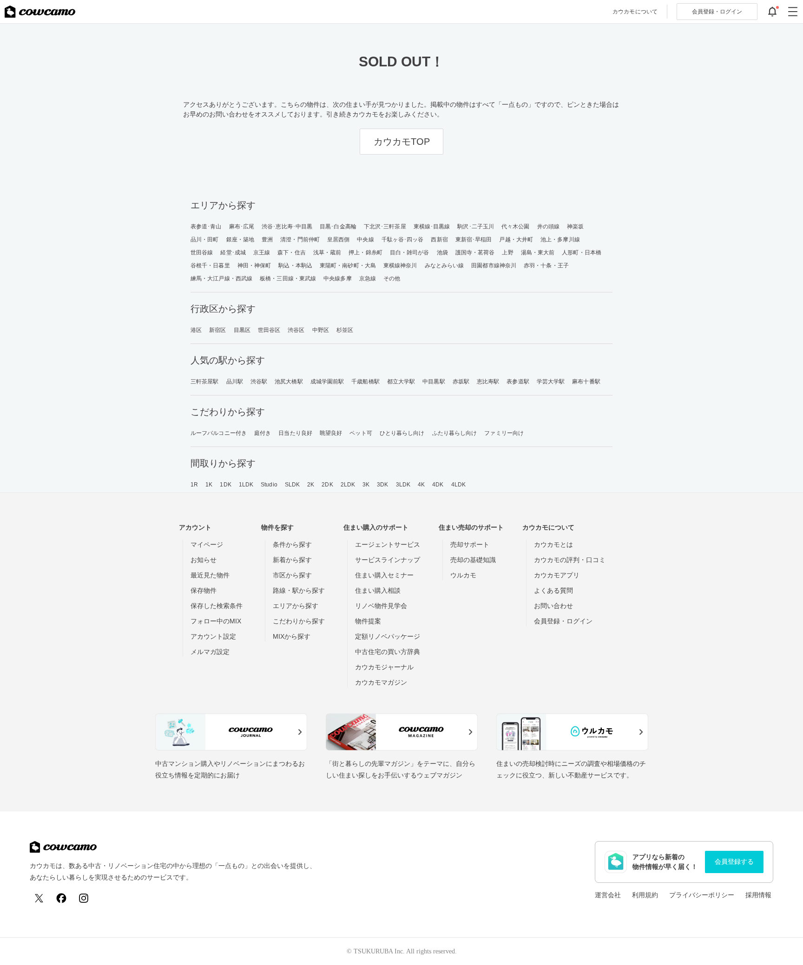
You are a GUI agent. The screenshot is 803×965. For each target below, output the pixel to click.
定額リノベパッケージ (387, 636)
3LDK (403, 484)
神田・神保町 (254, 265)
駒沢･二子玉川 (475, 226)
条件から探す (292, 544)
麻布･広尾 (242, 226)
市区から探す (292, 575)
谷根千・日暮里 (210, 265)
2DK (327, 484)
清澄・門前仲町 (300, 239)
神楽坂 (575, 226)
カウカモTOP (402, 141)
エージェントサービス (387, 544)
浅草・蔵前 (327, 252)
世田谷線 (202, 252)
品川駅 (234, 381)
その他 (391, 278)
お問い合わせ (553, 605)
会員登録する (734, 861)
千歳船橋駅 (365, 381)
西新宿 (439, 239)
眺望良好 (331, 433)
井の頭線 (548, 226)
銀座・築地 (240, 239)
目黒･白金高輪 (338, 226)
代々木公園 (515, 226)
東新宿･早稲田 (473, 239)
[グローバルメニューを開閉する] (793, 11)
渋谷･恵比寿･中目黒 (287, 226)
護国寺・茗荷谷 (475, 252)
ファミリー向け (504, 433)
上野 (507, 252)
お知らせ (204, 559)
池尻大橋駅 (289, 381)
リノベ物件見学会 (381, 605)
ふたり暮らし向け (454, 433)
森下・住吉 (291, 252)
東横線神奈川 (400, 265)
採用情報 (758, 895)
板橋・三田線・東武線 (288, 278)
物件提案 (368, 621)
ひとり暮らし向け (402, 433)
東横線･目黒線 (432, 226)
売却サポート (469, 544)
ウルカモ (463, 575)
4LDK (458, 484)
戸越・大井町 (516, 239)
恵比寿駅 (488, 381)
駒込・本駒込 (295, 265)
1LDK (246, 484)
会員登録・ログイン (563, 621)
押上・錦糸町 (365, 252)
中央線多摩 (337, 278)
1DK (225, 484)
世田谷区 (269, 330)
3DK (382, 484)
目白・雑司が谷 (409, 252)
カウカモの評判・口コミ (570, 559)
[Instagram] (83, 898)
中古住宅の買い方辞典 (387, 651)
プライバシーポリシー (701, 895)
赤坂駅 (461, 381)
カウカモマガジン (381, 682)
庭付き (262, 433)
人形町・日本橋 (581, 252)
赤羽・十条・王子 (546, 265)
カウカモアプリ (556, 575)
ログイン (717, 11)
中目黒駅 (433, 381)
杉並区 (344, 330)
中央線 (365, 239)
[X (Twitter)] (39, 898)
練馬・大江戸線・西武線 (221, 278)
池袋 (442, 252)
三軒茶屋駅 (205, 381)
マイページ (207, 544)
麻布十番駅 (586, 381)
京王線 (261, 252)
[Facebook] (61, 898)
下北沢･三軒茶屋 (385, 226)
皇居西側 (338, 239)
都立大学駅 (401, 381)
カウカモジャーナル (384, 667)
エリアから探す (295, 605)
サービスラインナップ (387, 559)
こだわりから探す (299, 621)
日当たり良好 (295, 433)
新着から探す (292, 559)
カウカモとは (553, 544)
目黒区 (242, 330)
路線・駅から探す (299, 590)
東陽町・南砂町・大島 (348, 265)
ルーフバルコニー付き (219, 433)
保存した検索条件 (217, 605)
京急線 (367, 278)
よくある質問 (553, 590)
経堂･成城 (233, 252)
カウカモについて (635, 11)
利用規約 (645, 895)
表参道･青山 (206, 226)
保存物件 (204, 590)
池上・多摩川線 (560, 239)
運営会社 (608, 895)
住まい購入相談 (378, 590)
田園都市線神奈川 (493, 265)
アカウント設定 (213, 636)
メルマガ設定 (210, 651)
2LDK (348, 484)
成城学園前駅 (327, 381)
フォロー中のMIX (216, 621)
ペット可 (360, 433)
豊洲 (267, 239)
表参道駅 (518, 381)
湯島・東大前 (538, 252)
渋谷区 (296, 330)
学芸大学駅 (551, 381)
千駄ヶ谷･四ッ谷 (403, 239)
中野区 (320, 330)
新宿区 (217, 330)
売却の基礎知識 (473, 559)
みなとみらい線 (444, 265)
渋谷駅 (258, 381)
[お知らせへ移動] (772, 11)
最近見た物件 (210, 575)
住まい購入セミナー (384, 575)
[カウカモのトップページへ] (40, 12)
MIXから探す (291, 636)
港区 (196, 330)
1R (194, 484)
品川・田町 (205, 239)
